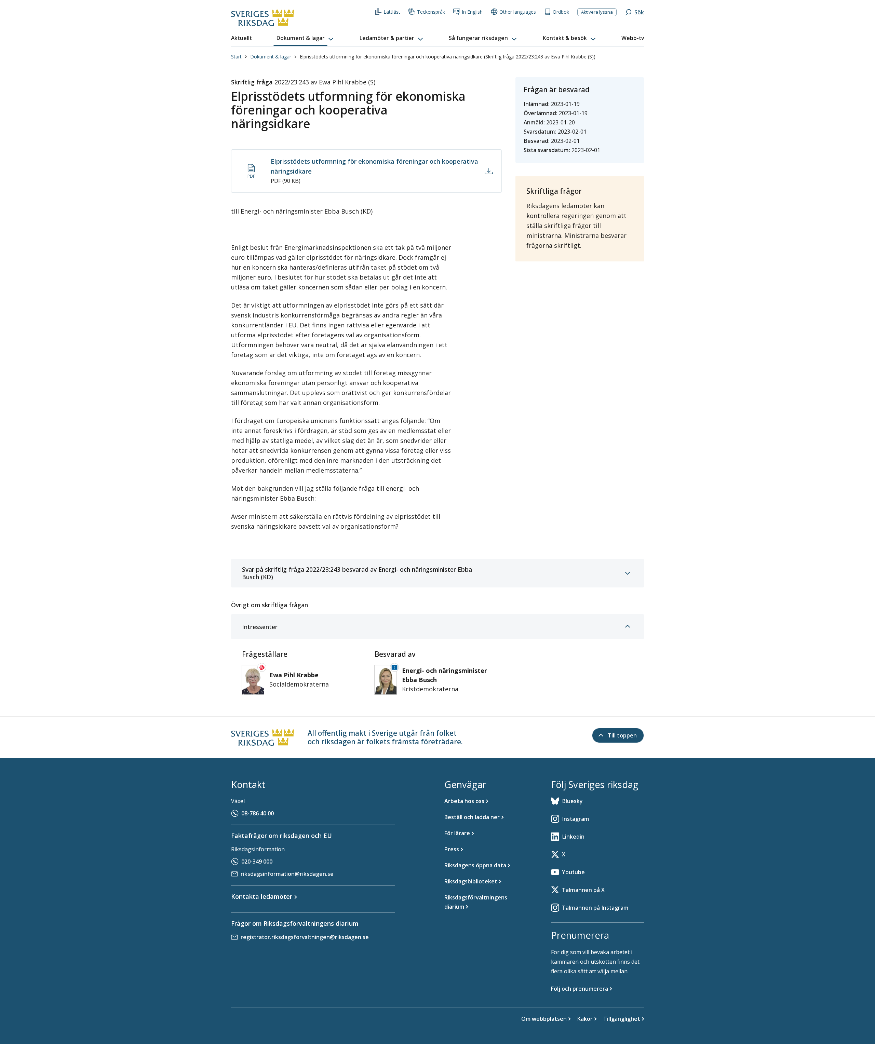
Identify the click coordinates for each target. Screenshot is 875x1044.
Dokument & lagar (270, 56)
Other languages (517, 12)
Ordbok (561, 12)
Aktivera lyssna (597, 12)
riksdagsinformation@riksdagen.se (287, 874)
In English (472, 12)
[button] (305, 38)
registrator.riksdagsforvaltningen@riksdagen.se (305, 937)
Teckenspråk (431, 12)
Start (236, 56)
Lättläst (391, 12)
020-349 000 (256, 861)
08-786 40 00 (257, 813)
